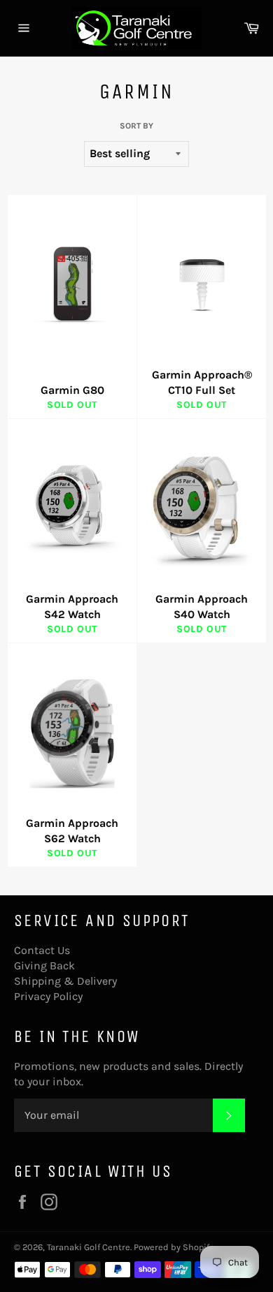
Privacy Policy (48, 996)
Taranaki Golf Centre (88, 1247)
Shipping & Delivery (65, 981)
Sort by (136, 126)
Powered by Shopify (174, 1247)
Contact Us (42, 950)
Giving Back (44, 965)
